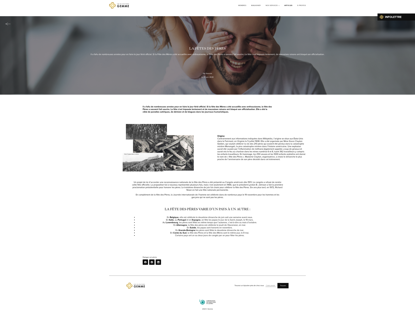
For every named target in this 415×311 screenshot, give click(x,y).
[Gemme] (119, 5)
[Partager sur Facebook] (145, 262)
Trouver (283, 286)
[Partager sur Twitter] (152, 262)
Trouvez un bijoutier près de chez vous (249, 285)
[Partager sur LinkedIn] (158, 262)
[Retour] (7, 24)
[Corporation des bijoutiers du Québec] (207, 302)
